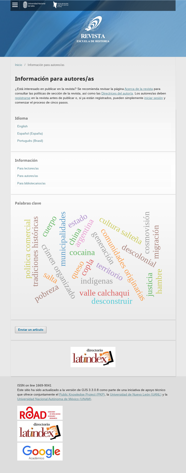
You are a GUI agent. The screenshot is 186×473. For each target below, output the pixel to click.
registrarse (22, 98)
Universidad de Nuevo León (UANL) (136, 394)
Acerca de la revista (139, 89)
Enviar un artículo (30, 329)
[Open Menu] (15, 4)
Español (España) (30, 133)
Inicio (18, 65)
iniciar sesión (153, 98)
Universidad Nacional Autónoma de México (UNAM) (54, 399)
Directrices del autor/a (117, 93)
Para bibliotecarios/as (31, 183)
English (22, 126)
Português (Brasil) (30, 140)
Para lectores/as (28, 168)
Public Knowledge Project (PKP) (82, 394)
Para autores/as (27, 176)
